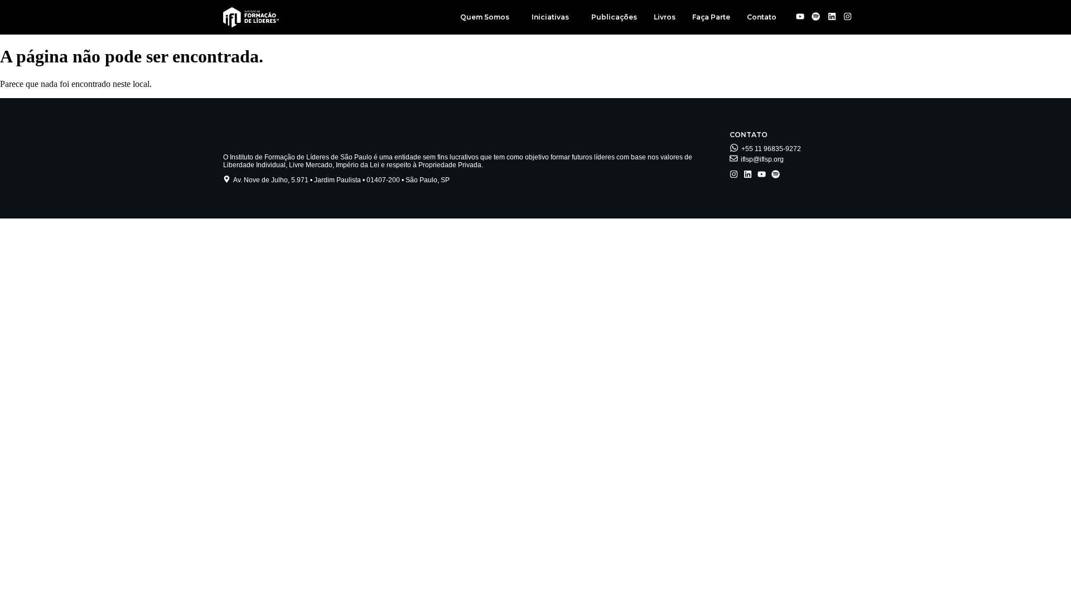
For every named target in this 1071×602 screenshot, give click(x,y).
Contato (761, 17)
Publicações (614, 17)
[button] (487, 17)
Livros (665, 17)
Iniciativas (550, 17)
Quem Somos (484, 17)
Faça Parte (711, 17)
